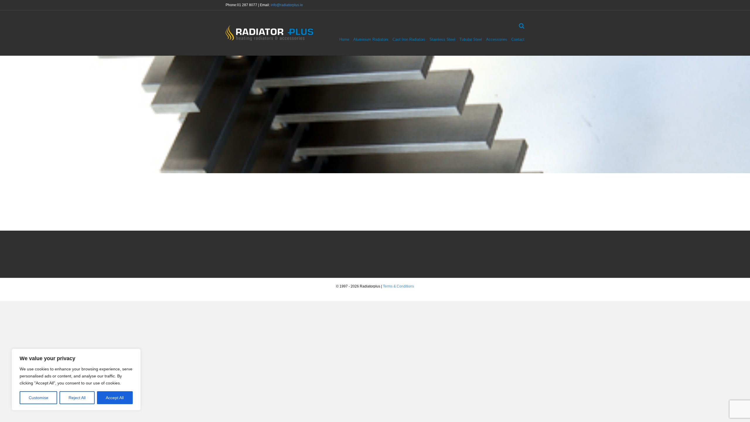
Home (344, 39)
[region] (76, 379)
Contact (517, 39)
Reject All (77, 397)
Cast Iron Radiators (409, 39)
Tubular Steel (470, 39)
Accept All (115, 397)
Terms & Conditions (398, 286)
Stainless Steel (442, 39)
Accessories (496, 39)
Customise (38, 397)
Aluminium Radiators (370, 39)
